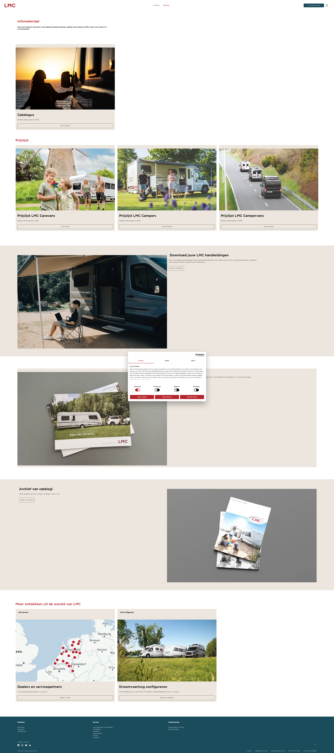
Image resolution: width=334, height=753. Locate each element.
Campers (20, 729)
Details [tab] (167, 360)
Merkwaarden (173, 729)
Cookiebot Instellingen (310, 750)
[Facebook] (18, 745)
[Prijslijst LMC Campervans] (268, 179)
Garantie (96, 731)
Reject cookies (142, 397)
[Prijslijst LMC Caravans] (65, 179)
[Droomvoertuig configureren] (167, 650)
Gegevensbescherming (278, 750)
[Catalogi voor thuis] (92, 418)
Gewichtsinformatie (294, 750)
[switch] (157, 390)
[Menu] (327, 5)
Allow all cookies (192, 397)
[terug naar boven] (315, 744)
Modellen (156, 5)
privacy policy (145, 379)
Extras (95, 735)
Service (166, 5)
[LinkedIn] (30, 745)
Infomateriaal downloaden (103, 727)
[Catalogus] (65, 78)
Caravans (20, 727)
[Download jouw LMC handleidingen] (92, 302)
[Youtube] (26, 745)
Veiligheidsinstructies (261, 750)
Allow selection (167, 397)
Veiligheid (96, 729)
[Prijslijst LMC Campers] (167, 179)
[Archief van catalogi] (242, 535)
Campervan (21, 731)
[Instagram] (22, 745)
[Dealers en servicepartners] (65, 650)
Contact (96, 737)
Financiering (97, 733)
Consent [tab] (141, 360)
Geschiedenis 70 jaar (176, 727)
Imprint (249, 750)
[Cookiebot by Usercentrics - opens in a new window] (196, 355)
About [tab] (193, 360)
